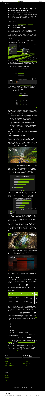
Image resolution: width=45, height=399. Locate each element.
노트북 (6, 361)
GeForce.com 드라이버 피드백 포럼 (14, 347)
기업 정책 (29, 395)
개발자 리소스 (25, 368)
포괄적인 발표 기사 (33, 131)
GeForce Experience (22, 23)
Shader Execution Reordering (25, 60)
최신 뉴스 (25, 358)
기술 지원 (7, 380)
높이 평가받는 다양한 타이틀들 (21, 139)
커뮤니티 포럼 (25, 361)
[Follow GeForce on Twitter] (29, 387)
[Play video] (22, 155)
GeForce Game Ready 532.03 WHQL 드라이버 (26, 341)
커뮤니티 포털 (25, 365)
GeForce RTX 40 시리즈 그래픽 (25, 84)
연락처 (38, 395)
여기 (15, 335)
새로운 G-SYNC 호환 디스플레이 (27, 288)
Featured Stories (29, 12)
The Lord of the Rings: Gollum (26, 138)
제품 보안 (34, 395)
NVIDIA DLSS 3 (34, 60)
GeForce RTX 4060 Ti (29, 14)
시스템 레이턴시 (14, 226)
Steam (24, 272)
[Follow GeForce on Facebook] (21, 387)
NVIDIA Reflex (11, 224)
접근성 (25, 395)
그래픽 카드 (7, 358)
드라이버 (7, 375)
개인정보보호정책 (8, 395)
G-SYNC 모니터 (8, 363)
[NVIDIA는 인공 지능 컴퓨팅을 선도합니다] (21, 1)
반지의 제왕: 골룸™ (11, 272)
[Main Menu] (2, 1)
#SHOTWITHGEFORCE (27, 363)
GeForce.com (30, 23)
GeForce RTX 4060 (21, 37)
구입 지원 (7, 377)
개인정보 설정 (15, 395)
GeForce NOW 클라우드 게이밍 (11, 365)
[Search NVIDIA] (4, 1)
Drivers (34, 12)
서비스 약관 (21, 395)
